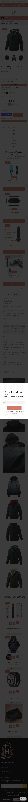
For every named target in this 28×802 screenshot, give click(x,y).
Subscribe (14, 408)
